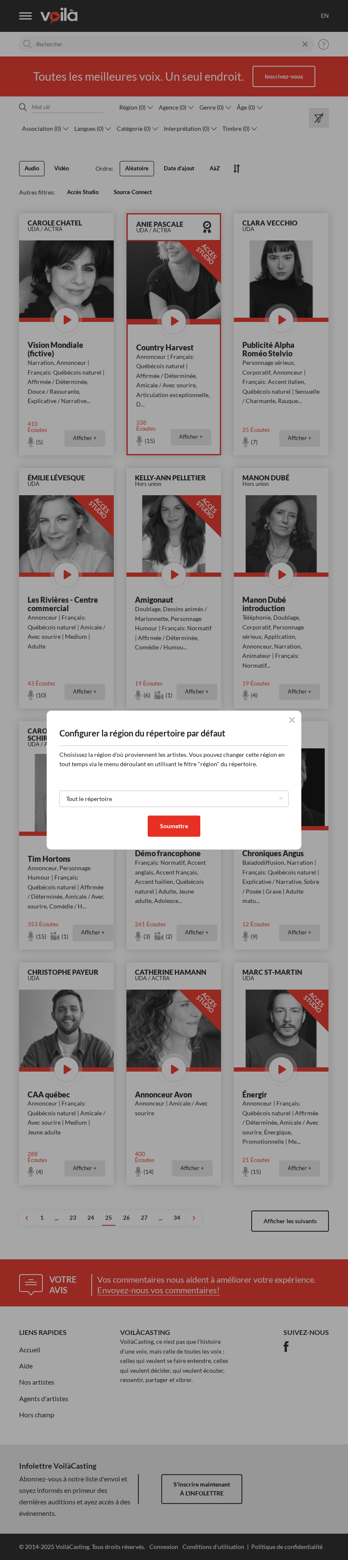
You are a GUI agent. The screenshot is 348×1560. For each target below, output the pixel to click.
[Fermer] (292, 720)
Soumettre (174, 825)
